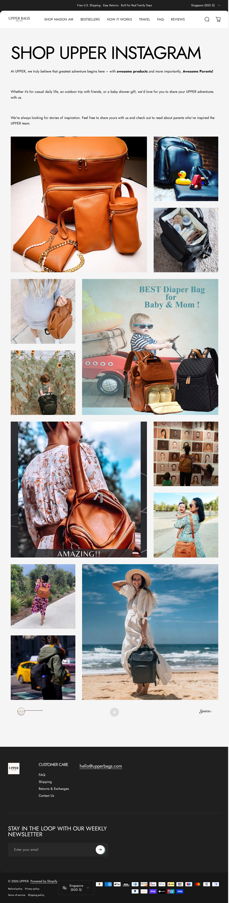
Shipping (45, 773)
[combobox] (206, 5)
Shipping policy (36, 886)
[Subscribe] (100, 840)
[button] (77, 203)
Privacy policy (32, 880)
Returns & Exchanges (54, 780)
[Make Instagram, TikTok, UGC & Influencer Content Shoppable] (202, 703)
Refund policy (15, 880)
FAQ (42, 766)
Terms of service (16, 886)
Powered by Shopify (43, 872)
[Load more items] (112, 703)
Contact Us (46, 787)
